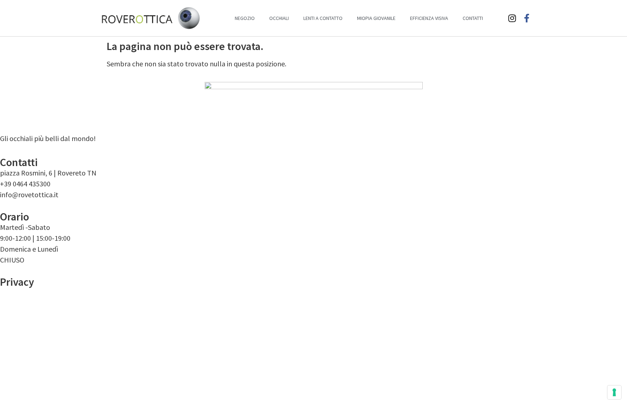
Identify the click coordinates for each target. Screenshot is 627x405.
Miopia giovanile (376, 18)
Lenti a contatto (323, 18)
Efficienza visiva (429, 18)
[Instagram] (512, 18)
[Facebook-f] (526, 18)
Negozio (245, 18)
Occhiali (279, 18)
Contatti (473, 18)
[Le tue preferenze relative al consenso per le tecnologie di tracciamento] (614, 392)
